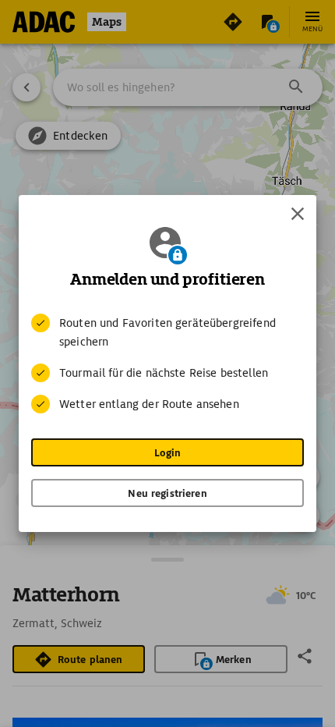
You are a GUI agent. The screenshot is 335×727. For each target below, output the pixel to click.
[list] (167, 363)
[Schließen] (297, 213)
